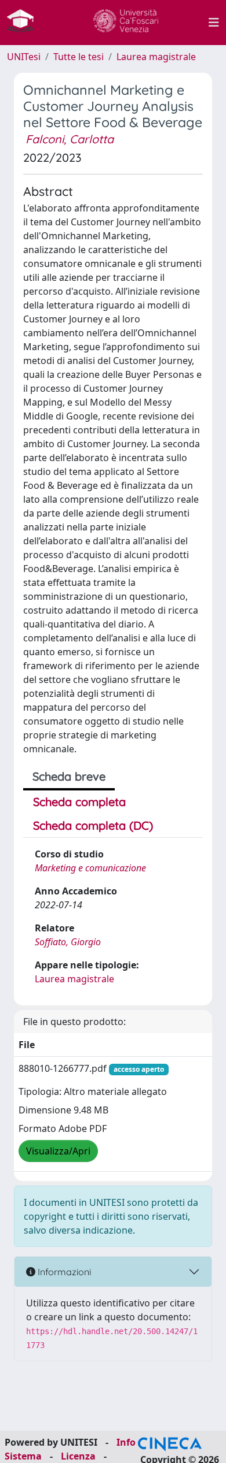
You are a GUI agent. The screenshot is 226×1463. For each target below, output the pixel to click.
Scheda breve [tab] (68, 776)
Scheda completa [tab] (79, 801)
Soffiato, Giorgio (68, 941)
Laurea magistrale (156, 56)
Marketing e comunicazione (90, 868)
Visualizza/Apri (58, 1151)
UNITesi (24, 56)
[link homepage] (25, 22)
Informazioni (63, 1272)
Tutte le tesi (78, 56)
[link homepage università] (125, 22)
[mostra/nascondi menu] (214, 22)
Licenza (78, 1456)
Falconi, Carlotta (69, 139)
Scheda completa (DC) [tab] (93, 825)
